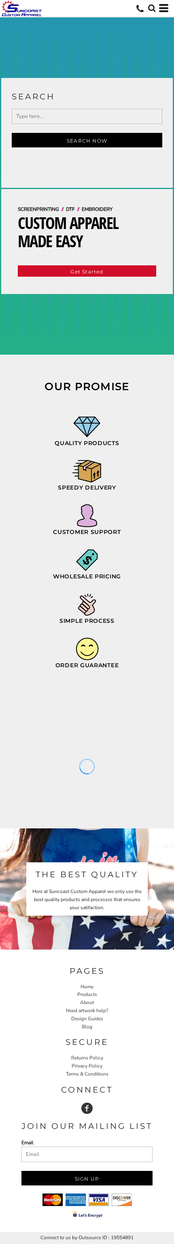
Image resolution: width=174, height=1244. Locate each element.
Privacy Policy (87, 1066)
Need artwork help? (87, 1010)
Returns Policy (87, 1058)
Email (27, 1142)
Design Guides (87, 1018)
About (87, 1002)
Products (87, 994)
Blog (87, 1026)
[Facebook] (87, 1108)
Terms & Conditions (87, 1074)
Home (87, 986)
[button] (152, 8)
